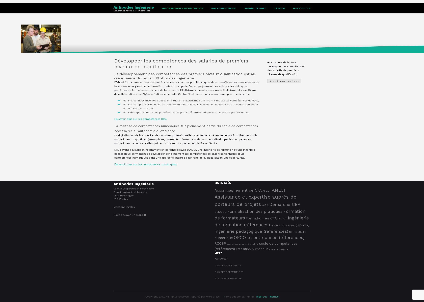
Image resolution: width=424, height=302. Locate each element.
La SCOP (279, 8)
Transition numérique (252, 249)
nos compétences (223, 8)
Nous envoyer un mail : (128, 214)
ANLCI (278, 190)
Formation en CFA (261, 218)
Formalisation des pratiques (254, 211)
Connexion (220, 259)
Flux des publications (227, 265)
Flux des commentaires (228, 272)
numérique (223, 238)
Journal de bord (255, 8)
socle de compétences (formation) (242, 244)
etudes (220, 212)
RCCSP (220, 243)
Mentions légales (124, 207)
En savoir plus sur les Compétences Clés (140, 119)
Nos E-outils (302, 8)
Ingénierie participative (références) (290, 225)
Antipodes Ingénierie (133, 7)
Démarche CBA (284, 204)
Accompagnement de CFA (238, 190)
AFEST (267, 190)
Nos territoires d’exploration (182, 8)
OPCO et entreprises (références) (269, 237)
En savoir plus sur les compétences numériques (145, 164)
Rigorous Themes (267, 296)
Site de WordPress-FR (228, 278)
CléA (265, 205)
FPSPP (284, 219)
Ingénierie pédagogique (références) (251, 231)
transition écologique (278, 249)
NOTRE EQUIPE (297, 232)
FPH (279, 219)
